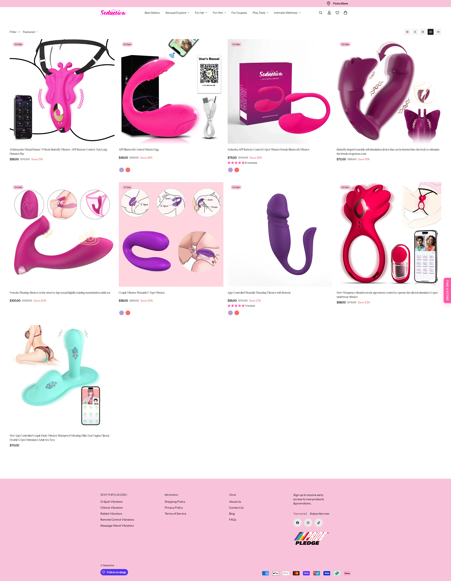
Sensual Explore (175, 12)
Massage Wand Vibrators (117, 525)
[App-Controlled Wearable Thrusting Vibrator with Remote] (280, 234)
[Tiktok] (318, 522)
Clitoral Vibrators (111, 507)
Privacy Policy (174, 507)
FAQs (232, 519)
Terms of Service (175, 513)
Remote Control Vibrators (117, 519)
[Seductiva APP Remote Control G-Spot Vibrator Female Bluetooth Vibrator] (280, 91)
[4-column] (431, 32)
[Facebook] (297, 522)
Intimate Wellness (286, 12)
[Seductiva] (113, 12)
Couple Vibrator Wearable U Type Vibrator (142, 292)
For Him (218, 12)
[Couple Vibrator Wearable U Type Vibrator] (171, 234)
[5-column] (438, 32)
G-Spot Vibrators (111, 501)
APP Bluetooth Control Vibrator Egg (139, 149)
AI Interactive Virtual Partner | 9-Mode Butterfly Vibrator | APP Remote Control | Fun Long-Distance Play (59, 151)
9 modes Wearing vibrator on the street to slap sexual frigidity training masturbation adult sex (60, 292)
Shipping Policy (175, 501)
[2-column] (415, 32)
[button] (345, 13)
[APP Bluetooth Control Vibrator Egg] (171, 91)
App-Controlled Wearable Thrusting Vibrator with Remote (259, 292)
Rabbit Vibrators (111, 513)
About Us (235, 501)
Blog (232, 513)
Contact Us (236, 507)
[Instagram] (308, 522)
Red (128, 170)
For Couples (239, 12)
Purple (121, 170)
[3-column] (423, 32)
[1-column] (407, 32)
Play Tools (259, 12)
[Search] (320, 13)
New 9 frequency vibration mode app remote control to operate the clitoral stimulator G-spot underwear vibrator (387, 294)
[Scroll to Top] (444, 562)
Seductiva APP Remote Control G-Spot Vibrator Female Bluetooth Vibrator (268, 149)
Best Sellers (152, 12)
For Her (199, 12)
